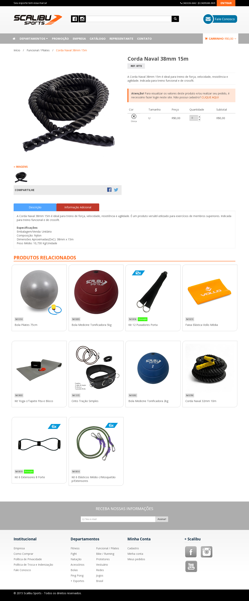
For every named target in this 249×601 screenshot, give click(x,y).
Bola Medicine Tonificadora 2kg (148, 401)
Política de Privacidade (28, 559)
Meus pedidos (136, 559)
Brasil (99, 581)
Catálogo (98, 38)
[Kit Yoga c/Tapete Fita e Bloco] (39, 368)
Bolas (74, 570)
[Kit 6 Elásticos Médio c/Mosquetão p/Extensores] (96, 444)
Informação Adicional (77, 207)
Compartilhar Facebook (109, 190)
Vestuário (102, 564)
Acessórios (77, 564)
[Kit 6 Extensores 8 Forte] (39, 444)
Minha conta (135, 554)
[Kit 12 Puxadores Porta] (153, 292)
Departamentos (33, 38)
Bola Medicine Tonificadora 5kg (91, 325)
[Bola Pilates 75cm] (39, 292)
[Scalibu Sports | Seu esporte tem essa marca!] (38, 20)
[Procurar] (175, 19)
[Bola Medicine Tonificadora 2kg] (153, 368)
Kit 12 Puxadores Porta (143, 325)
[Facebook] (191, 547)
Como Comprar (23, 554)
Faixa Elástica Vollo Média (201, 325)
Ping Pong (77, 575)
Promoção (60, 38)
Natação (76, 559)
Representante (121, 38)
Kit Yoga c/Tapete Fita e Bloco (34, 401)
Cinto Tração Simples (85, 401)
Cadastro (133, 548)
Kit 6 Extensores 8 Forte (30, 477)
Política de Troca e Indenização (33, 564)
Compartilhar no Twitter (116, 190)
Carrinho (220, 38)
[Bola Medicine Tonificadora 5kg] (96, 292)
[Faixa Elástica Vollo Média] (210, 292)
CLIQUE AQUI (210, 97)
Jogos (99, 575)
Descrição (35, 207)
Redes (100, 570)
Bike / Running (105, 554)
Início (17, 50)
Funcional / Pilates (38, 50)
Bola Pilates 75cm (26, 325)
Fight (74, 554)
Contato (144, 38)
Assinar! (162, 519)
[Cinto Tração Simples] (96, 368)
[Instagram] (206, 547)
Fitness (75, 548)
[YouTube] (191, 562)
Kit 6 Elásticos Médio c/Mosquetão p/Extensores (94, 479)
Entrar (226, 3)
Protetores (103, 559)
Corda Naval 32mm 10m (200, 401)
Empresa (79, 38)
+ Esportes (77, 581)
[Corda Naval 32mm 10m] (210, 368)
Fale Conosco (22, 570)
